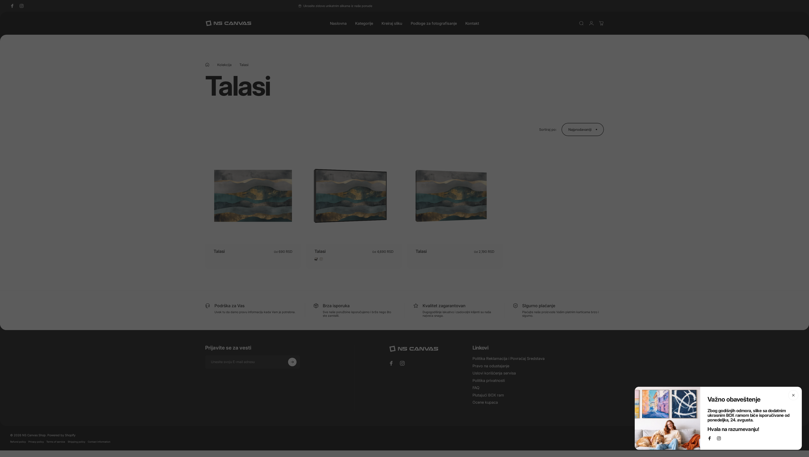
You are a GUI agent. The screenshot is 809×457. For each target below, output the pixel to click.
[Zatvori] (793, 395)
